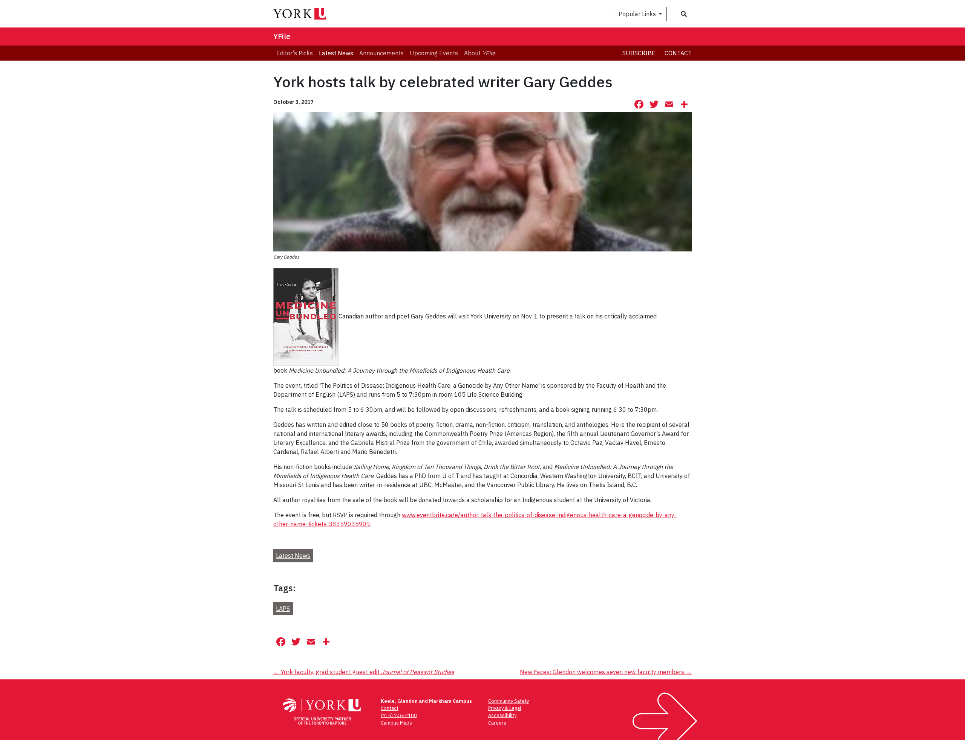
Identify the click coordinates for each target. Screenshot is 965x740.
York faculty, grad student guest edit (363, 672)
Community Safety (508, 701)
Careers (497, 723)
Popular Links (638, 14)
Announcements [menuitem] (381, 53)
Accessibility (502, 715)
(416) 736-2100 (399, 715)
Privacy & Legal (504, 708)
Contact (678, 53)
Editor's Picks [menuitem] (294, 53)
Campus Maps (396, 723)
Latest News (293, 555)
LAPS (283, 608)
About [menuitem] (479, 53)
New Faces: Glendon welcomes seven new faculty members (606, 672)
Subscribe (639, 53)
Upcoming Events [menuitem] (434, 53)
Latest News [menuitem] (336, 53)
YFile (281, 36)
